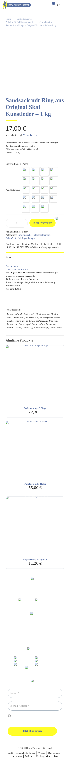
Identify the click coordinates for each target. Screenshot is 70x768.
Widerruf (29, 756)
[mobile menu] (65, 5)
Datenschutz (54, 753)
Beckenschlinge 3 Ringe (35, 408)
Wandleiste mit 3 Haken (35, 484)
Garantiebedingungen (25, 753)
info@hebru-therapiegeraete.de (35, 635)
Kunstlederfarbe (13, 190)
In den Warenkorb (42, 222)
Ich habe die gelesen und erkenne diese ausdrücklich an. (34, 717)
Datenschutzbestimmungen (36, 716)
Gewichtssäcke (46, 22)
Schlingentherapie (25, 19)
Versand (42, 753)
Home (8, 19)
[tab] (35, 266)
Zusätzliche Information (17, 269)
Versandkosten (30, 135)
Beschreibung (12, 266)
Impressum (17, 756)
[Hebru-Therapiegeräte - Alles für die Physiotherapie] (17, 5)
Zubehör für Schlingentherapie (20, 22)
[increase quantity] (24, 223)
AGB (10, 753)
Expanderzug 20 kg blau (35, 559)
